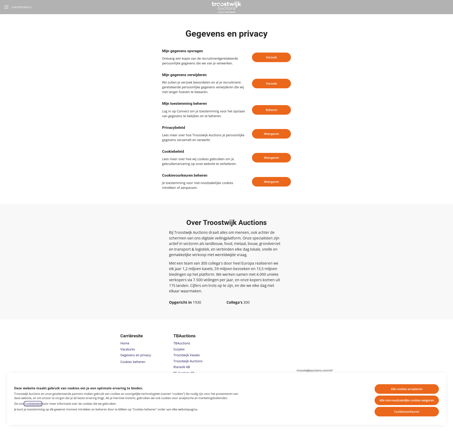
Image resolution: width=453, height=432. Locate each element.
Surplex (179, 349)
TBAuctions (181, 343)
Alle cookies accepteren (407, 389)
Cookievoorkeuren (406, 412)
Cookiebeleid (33, 404)
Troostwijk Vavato (186, 355)
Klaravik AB (181, 367)
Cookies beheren (132, 362)
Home (124, 343)
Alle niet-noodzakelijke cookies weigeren (407, 400)
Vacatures (127, 349)
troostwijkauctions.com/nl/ (315, 370)
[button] (271, 182)
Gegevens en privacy (135, 355)
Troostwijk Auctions (188, 361)
